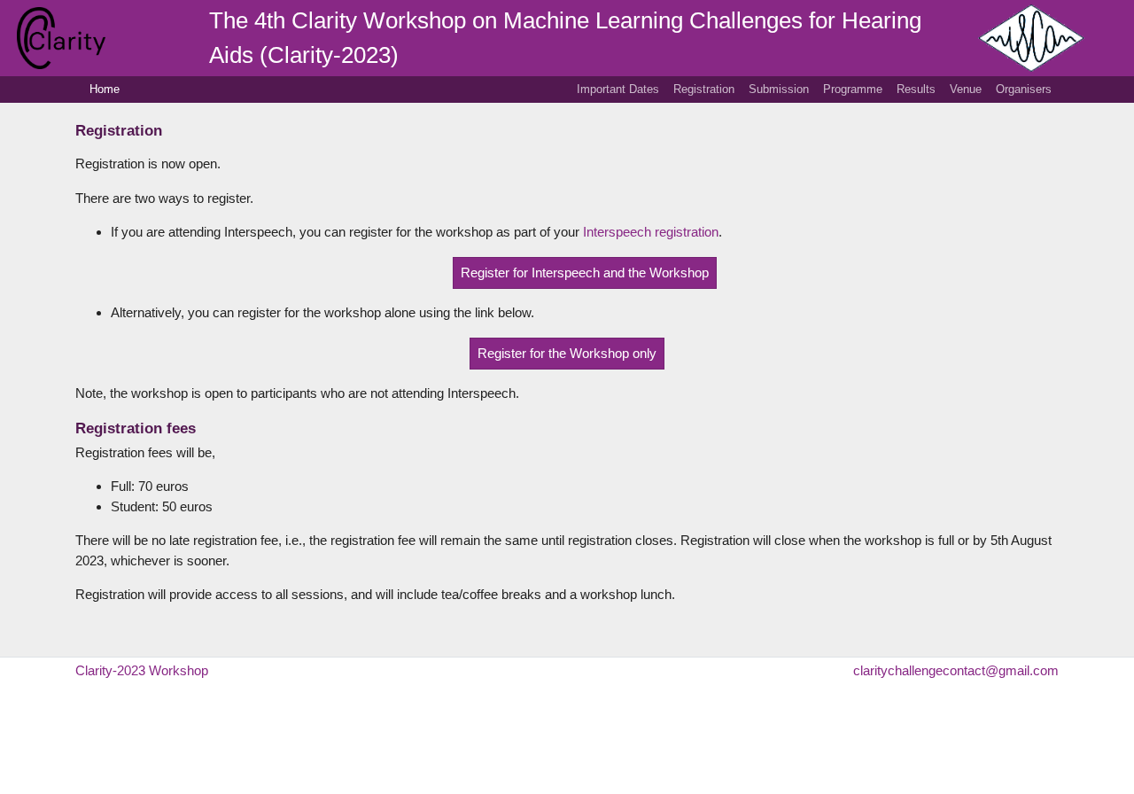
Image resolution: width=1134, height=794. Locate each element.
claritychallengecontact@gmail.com (956, 670)
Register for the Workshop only (567, 353)
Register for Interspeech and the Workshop (585, 272)
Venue (966, 89)
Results (916, 89)
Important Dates (618, 89)
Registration (703, 89)
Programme (852, 89)
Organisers (1024, 89)
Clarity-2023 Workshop (141, 670)
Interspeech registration (650, 231)
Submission (779, 89)
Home (104, 89)
